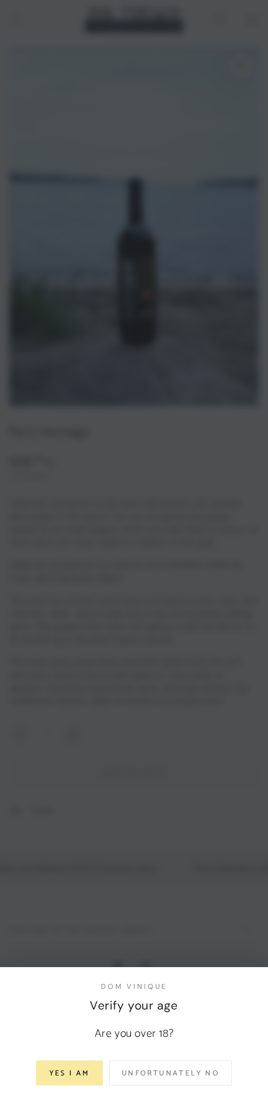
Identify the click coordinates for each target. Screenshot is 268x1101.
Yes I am (69, 1073)
